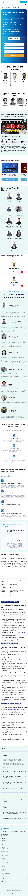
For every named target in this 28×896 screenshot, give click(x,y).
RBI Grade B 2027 (13, 574)
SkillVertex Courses (4, 876)
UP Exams (3, 859)
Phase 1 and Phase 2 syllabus (20, 659)
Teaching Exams (4, 870)
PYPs (13, 7)
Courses (3, 7)
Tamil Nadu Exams (4, 851)
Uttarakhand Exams (4, 862)
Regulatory (3, 843)
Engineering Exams (4, 856)
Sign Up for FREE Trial (14, 55)
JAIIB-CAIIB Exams (4, 848)
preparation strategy (13, 709)
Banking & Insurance (4, 840)
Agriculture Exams (4, 855)
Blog (16, 7)
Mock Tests (8, 7)
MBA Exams (3, 845)
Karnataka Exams (4, 850)
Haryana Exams (4, 865)
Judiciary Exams (4, 852)
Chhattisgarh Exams (4, 874)
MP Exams (3, 867)
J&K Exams (3, 858)
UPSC (2, 844)
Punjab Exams (3, 863)
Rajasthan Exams (4, 861)
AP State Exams (4, 872)
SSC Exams (3, 841)
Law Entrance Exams (5, 854)
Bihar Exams (3, 866)
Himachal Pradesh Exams (5, 873)
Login (17, 58)
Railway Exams (3, 847)
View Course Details (10, 179)
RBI (10, 595)
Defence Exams (4, 869)
